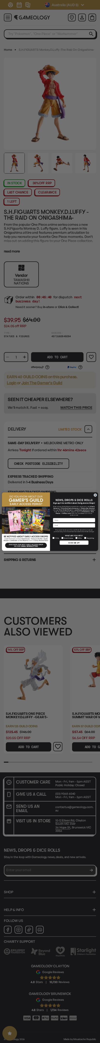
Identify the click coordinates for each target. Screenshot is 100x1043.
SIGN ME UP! (74, 543)
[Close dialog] (95, 494)
